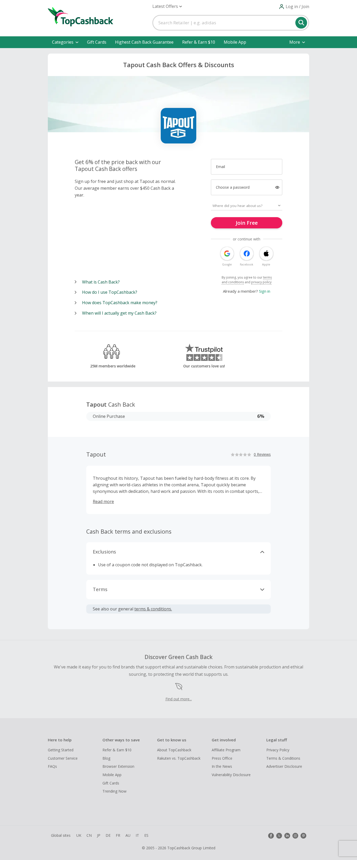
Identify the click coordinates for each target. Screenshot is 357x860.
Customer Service (63, 758)
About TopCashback (174, 749)
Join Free (247, 222)
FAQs (52, 766)
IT (137, 835)
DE (108, 835)
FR (118, 835)
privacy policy (261, 282)
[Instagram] (295, 836)
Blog (106, 758)
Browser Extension (118, 766)
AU (127, 835)
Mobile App (235, 42)
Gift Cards (96, 42)
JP (98, 835)
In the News (222, 766)
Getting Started (60, 749)
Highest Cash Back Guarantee (144, 42)
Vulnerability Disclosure (231, 774)
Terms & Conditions (283, 758)
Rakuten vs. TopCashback (178, 758)
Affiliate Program (226, 749)
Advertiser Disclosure (284, 766)
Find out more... (178, 698)
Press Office (222, 758)
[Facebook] (271, 836)
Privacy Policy (277, 749)
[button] (167, 6)
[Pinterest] (303, 836)
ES (146, 835)
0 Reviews (262, 454)
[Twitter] (279, 836)
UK (78, 835)
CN (89, 835)
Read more (103, 501)
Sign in (264, 291)
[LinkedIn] (287, 836)
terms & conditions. (153, 609)
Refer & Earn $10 (198, 42)
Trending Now (114, 791)
